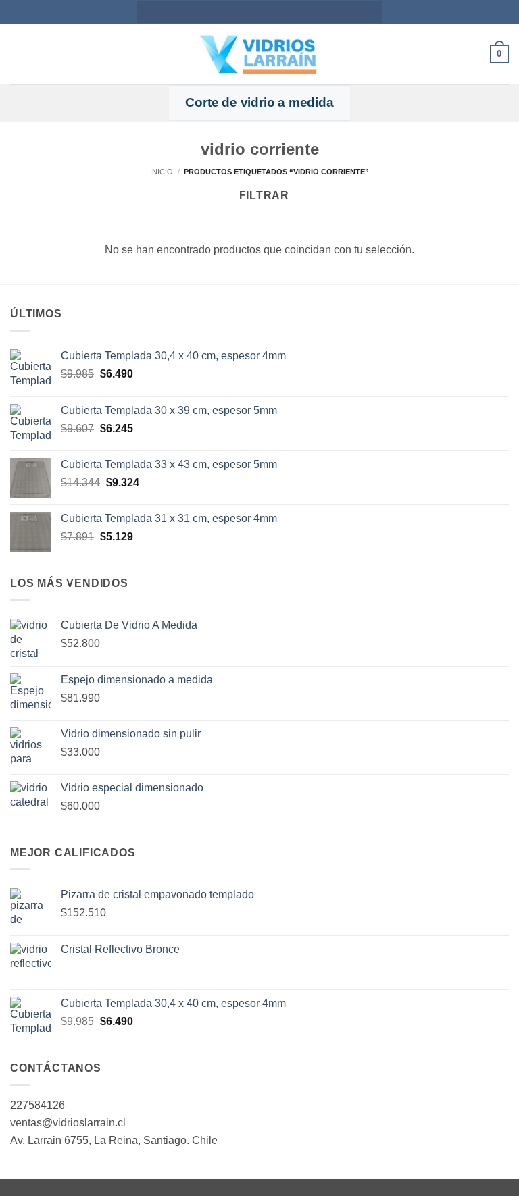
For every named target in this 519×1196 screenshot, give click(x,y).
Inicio (161, 171)
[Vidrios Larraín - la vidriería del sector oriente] (259, 54)
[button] (18, 53)
